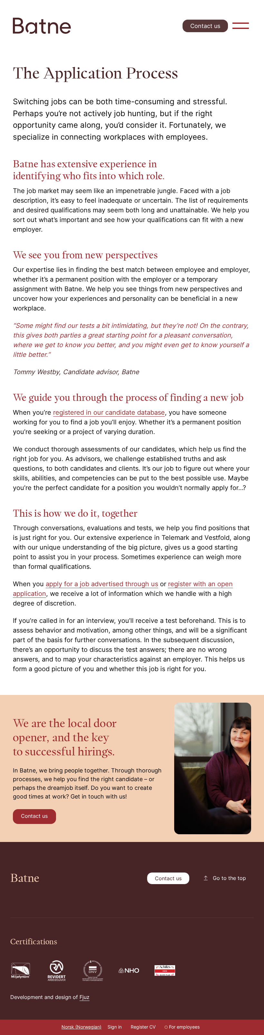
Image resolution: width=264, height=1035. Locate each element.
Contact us (205, 26)
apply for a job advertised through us (102, 584)
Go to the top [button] (229, 878)
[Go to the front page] (42, 25)
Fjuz (85, 997)
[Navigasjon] (241, 26)
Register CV (143, 1027)
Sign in (115, 1027)
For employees (184, 1027)
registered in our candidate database (109, 413)
